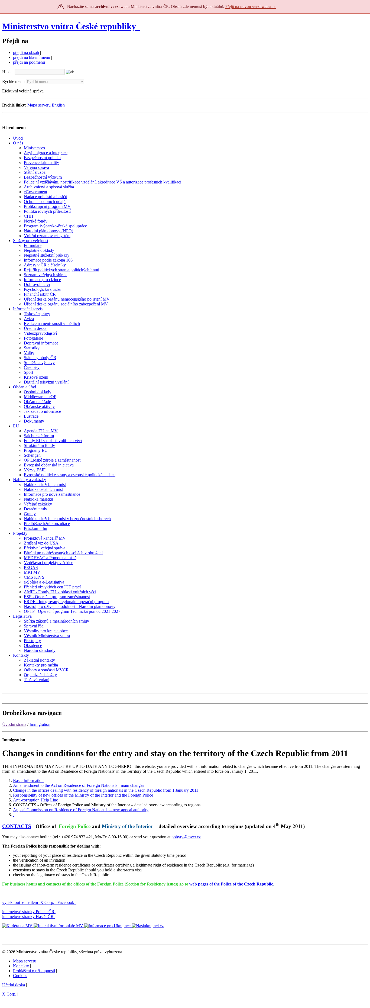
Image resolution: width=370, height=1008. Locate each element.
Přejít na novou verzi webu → (250, 6)
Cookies (20, 975)
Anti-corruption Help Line (35, 800)
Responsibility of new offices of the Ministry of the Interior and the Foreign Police (83, 795)
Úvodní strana (14, 724)
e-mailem (30, 902)
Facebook (66, 902)
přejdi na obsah (26, 52)
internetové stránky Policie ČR (28, 911)
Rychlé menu (13, 81)
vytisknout (11, 902)
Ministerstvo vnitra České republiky (69, 26)
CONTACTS (16, 826)
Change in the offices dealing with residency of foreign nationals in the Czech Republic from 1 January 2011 (105, 790)
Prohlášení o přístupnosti (34, 970)
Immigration (40, 724)
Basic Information (28, 780)
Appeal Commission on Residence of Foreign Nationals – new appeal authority (80, 809)
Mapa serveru (39, 105)
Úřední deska (13, 985)
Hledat (8, 71)
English (58, 105)
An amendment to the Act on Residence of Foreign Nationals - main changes (78, 785)
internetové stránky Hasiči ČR (28, 916)
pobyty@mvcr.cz (186, 837)
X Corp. (47, 902)
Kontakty (21, 966)
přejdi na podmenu (29, 62)
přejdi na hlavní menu (31, 57)
